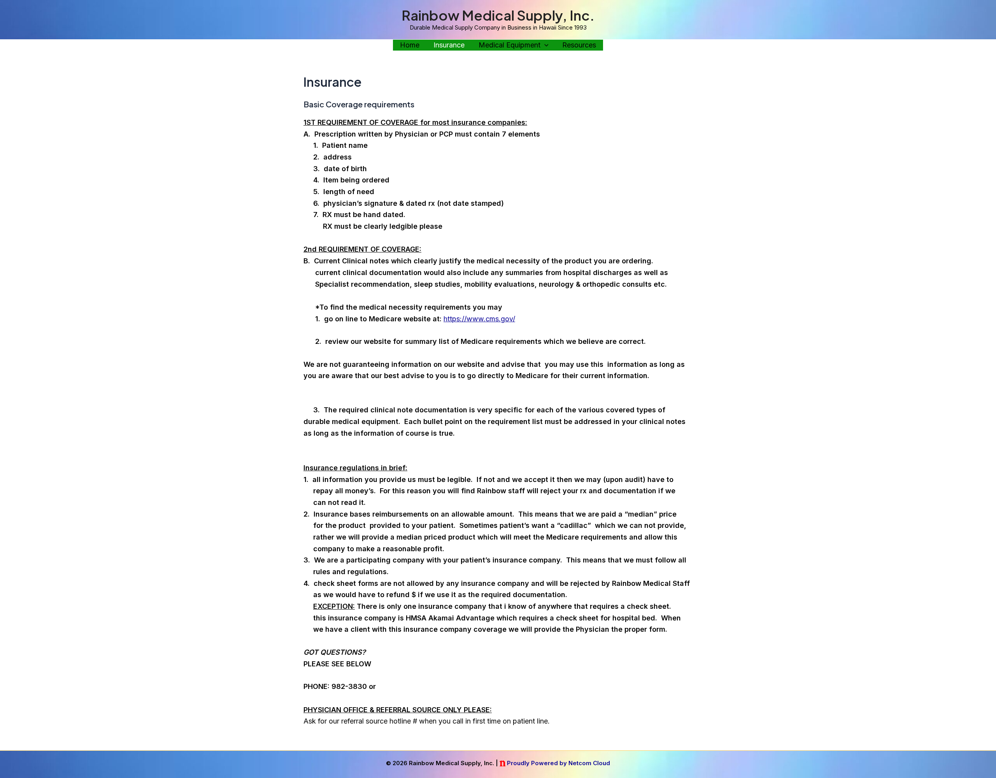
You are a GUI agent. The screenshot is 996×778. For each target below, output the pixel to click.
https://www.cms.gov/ (479, 319)
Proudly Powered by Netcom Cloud (558, 763)
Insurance (449, 45)
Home (409, 45)
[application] (544, 45)
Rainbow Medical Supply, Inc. (498, 15)
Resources (579, 45)
